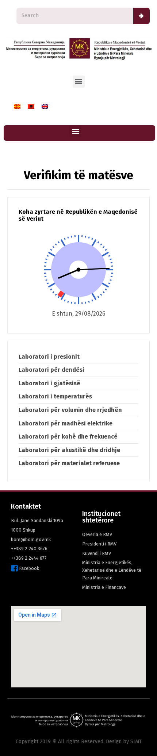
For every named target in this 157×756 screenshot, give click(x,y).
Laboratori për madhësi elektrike (65, 423)
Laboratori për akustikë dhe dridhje (69, 450)
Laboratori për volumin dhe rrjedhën (70, 409)
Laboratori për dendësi (51, 369)
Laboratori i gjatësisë (49, 383)
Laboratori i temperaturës (55, 396)
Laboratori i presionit (49, 356)
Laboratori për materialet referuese (69, 463)
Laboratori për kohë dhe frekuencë (68, 436)
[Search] (141, 16)
